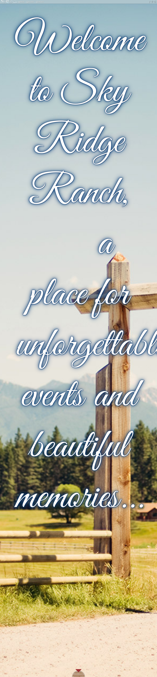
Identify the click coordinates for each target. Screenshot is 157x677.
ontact (40, 1)
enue (21, 1)
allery (30, 1)
